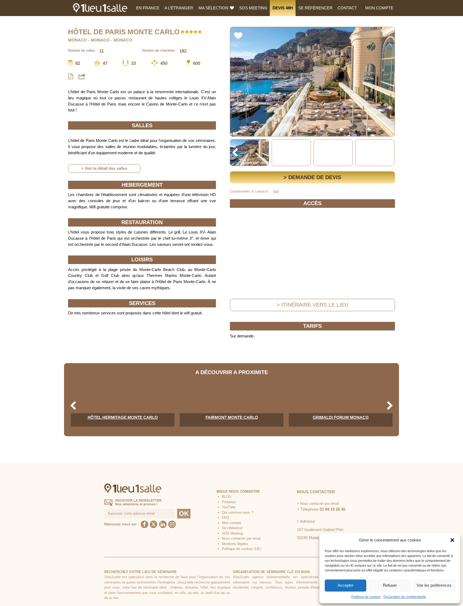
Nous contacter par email (241, 538)
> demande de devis (312, 177)
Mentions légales (235, 544)
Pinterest (229, 502)
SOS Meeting (253, 8)
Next (390, 153)
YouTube (229, 507)
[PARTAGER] (82, 76)
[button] (452, 540)
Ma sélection (214, 8)
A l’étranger (179, 8)
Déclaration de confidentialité (404, 597)
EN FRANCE (147, 8)
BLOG (227, 497)
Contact (347, 8)
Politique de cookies (366, 597)
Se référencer (315, 8)
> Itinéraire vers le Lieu (312, 305)
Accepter (345, 585)
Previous (235, 153)
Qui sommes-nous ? (237, 512)
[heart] (238, 35)
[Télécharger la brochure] (70, 76)
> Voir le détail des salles (104, 168)
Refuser (390, 585)
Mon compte (379, 8)
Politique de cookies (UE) (241, 549)
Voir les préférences (434, 585)
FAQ (225, 517)
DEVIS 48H (282, 8)
